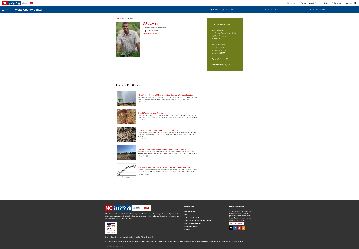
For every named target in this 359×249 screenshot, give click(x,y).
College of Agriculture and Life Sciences (198, 220)
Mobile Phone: (217, 65)
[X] (231, 228)
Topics (326, 3)
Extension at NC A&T (191, 226)
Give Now (349, 3)
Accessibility (119, 246)
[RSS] (243, 228)
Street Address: (218, 30)
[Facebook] (235, 228)
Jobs (185, 214)
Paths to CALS (337, 3)
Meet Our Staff (292, 3)
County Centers (315, 3)
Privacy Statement (147, 237)
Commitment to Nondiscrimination (122, 237)
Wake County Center (28, 9)
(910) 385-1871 (223, 59)
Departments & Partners (192, 217)
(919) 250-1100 (272, 10)
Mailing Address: (218, 45)
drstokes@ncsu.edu (150, 34)
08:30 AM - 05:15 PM (319, 10)
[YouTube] (239, 228)
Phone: (214, 59)
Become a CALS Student (192, 223)
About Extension (189, 211)
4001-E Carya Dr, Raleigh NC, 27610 (223, 10)
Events (303, 3)
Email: (214, 24)
